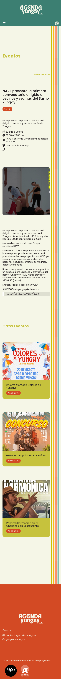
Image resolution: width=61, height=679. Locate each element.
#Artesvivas (32, 289)
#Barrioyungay (18, 289)
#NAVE (6, 289)
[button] (6, 23)
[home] (30, 10)
